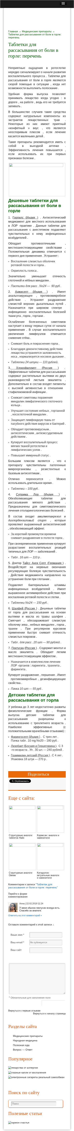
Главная (13, 31)
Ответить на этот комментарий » (25, 915)
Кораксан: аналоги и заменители (48, 836)
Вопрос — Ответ (22, 1049)
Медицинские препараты (37, 31)
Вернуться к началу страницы (49, 1013)
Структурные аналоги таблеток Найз (20, 836)
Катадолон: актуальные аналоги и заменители (48, 875)
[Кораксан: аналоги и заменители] (50, 808)
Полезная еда (21, 1045)
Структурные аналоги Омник (20, 874)
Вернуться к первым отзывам (24, 1010)
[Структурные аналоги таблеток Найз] (22, 808)
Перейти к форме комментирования (17, 895)
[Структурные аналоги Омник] (22, 846)
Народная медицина (25, 1040)
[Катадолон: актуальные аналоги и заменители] (50, 846)
